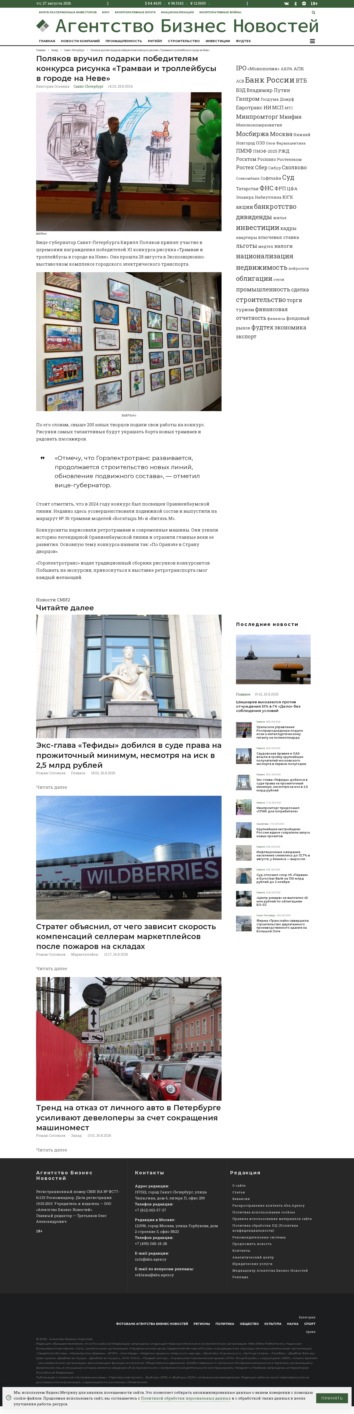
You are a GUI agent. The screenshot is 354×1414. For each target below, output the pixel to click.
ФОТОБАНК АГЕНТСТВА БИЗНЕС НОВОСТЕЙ (152, 1324)
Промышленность (123, 41)
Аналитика (262, 823)
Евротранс (249, 107)
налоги (283, 246)
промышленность (263, 289)
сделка (300, 289)
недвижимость (262, 267)
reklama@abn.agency (154, 1274)
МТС (289, 107)
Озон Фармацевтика (286, 143)
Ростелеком (289, 159)
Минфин (290, 116)
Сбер (261, 167)
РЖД (283, 151)
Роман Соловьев (51, 773)
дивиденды (254, 217)
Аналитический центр (253, 1257)
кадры (288, 228)
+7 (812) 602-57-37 (150, 1210)
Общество (249, 1324)
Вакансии (241, 1199)
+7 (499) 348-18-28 (151, 1243)
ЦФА (292, 188)
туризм (245, 309)
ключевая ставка (278, 237)
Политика (225, 1324)
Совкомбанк (248, 178)
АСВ (240, 81)
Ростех (245, 167)
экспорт (246, 336)
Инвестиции (218, 41)
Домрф (287, 99)
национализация (264, 255)
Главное (78, 773)
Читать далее (51, 787)
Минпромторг (257, 116)
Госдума (270, 99)
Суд (288, 177)
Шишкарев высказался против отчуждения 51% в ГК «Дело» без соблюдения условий (268, 706)
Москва (281, 134)
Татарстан (247, 188)
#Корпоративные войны (220, 12)
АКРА (287, 69)
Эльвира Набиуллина (259, 197)
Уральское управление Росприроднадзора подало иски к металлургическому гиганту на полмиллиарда (279, 732)
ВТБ (301, 80)
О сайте (239, 1185)
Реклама (240, 1277)
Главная (47, 41)
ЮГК (287, 197)
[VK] (286, 3)
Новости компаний (80, 41)
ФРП (280, 188)
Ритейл (155, 41)
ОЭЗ (260, 143)
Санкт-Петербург (88, 86)
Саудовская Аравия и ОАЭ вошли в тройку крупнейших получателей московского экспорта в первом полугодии (281, 759)
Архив (310, 1332)
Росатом (246, 159)
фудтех (262, 327)
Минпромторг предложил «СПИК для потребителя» (278, 809)
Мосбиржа (252, 134)
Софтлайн (271, 178)
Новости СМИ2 (53, 600)
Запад (76, 1135)
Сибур (274, 167)
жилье (280, 217)
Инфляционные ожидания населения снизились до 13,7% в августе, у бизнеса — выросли (283, 855)
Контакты (241, 1250)
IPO (241, 68)
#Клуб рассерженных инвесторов (68, 12)
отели (278, 279)
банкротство (275, 206)
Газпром (248, 98)
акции (244, 206)
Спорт (309, 1324)
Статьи (238, 1192)
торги (294, 299)
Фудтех (243, 41)
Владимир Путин (268, 90)
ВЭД (241, 90)
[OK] (295, 3)
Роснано (266, 159)
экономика (290, 327)
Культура (273, 1324)
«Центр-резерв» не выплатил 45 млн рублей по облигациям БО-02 (282, 901)
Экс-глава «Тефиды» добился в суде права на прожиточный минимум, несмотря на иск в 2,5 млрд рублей (129, 755)
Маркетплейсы (84, 954)
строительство (261, 299)
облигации (254, 278)
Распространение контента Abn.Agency (268, 1205)
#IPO (105, 12)
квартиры (246, 237)
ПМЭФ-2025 (265, 151)
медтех (265, 246)
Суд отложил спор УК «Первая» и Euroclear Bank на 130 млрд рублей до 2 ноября (282, 878)
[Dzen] (304, 3)
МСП (278, 108)
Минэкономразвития (259, 125)
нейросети (298, 268)
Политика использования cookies (263, 1212)
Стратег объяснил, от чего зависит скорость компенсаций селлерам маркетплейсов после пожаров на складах (126, 936)
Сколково (294, 167)
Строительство (184, 41)
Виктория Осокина (52, 86)
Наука (293, 1324)
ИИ (267, 107)
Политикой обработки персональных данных (186, 1398)
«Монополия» (263, 69)
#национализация (177, 12)
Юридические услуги (252, 1264)
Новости (260, 721)
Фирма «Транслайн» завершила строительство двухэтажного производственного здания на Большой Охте (282, 926)
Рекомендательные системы (259, 1237)
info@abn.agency (150, 1259)
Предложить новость (252, 1244)
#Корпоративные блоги (135, 12)
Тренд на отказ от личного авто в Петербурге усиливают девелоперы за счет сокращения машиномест (128, 1117)
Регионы (202, 1324)
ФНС (267, 188)
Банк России (270, 79)
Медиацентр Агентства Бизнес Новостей (270, 1270)
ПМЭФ (244, 150)
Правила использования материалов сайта (272, 1219)
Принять (332, 1398)
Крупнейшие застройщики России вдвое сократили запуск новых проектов (283, 833)
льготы (246, 245)
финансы (276, 318)
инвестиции (257, 227)
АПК (299, 69)
